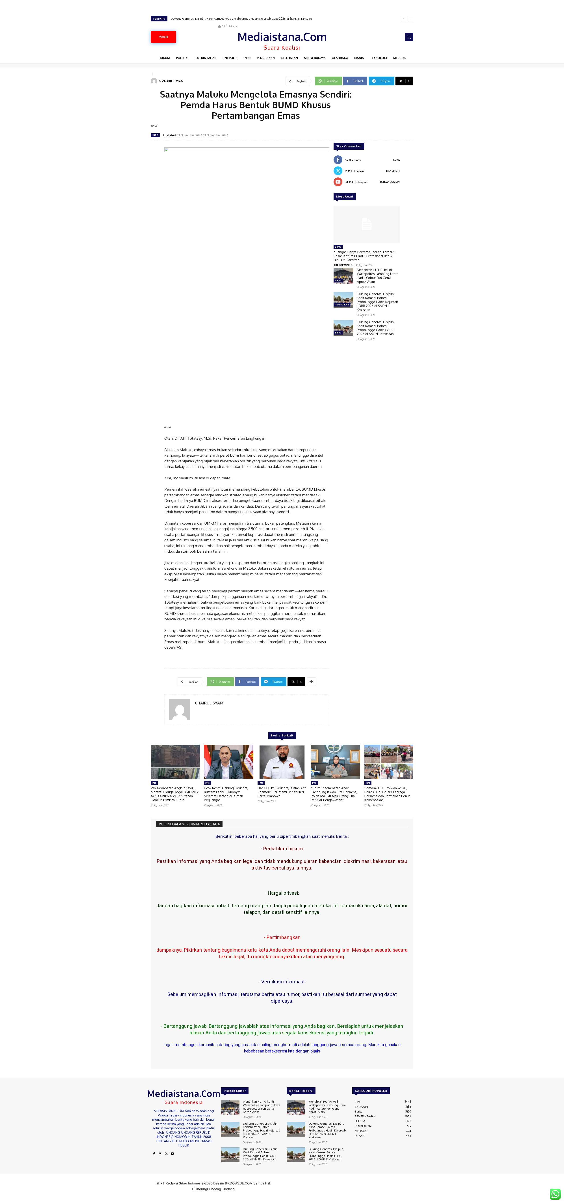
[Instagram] (160, 1154)
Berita (338, 246)
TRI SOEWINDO (343, 265)
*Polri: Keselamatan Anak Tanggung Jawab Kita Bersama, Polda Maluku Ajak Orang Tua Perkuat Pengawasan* (334, 794)
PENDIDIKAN (342, 304)
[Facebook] (154, 1154)
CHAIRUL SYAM (173, 81)
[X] (166, 1154)
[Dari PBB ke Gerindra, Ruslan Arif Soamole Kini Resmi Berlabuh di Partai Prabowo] (282, 762)
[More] (311, 681)
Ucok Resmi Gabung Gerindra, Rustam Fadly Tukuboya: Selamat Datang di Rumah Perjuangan (226, 794)
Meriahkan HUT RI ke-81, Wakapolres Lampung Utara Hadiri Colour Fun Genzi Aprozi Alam (377, 276)
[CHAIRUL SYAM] (155, 81)
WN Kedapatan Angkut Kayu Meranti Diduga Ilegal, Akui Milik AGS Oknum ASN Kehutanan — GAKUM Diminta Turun (174, 794)
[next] (410, 18)
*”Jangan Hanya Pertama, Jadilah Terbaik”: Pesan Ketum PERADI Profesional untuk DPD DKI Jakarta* (364, 256)
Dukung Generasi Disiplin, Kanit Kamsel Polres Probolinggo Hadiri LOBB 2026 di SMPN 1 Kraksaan (235, 18)
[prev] (403, 18)
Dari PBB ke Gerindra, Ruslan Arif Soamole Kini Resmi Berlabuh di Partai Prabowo (282, 792)
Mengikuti (393, 170)
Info (155, 135)
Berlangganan (390, 181)
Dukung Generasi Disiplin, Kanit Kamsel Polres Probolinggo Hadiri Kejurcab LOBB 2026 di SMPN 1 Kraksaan (377, 302)
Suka (396, 159)
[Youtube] (172, 1154)
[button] (409, 37)
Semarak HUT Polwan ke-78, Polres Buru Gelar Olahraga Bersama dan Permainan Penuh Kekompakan (387, 794)
